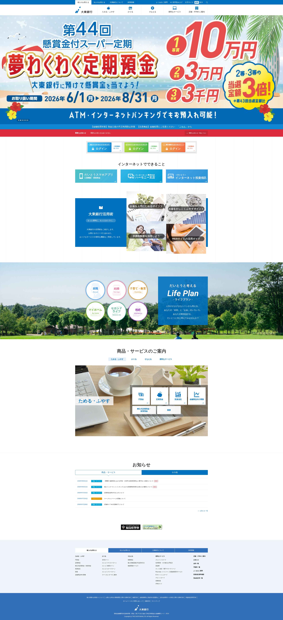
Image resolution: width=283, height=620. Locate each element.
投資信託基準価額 (198, 574)
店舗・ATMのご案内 (197, 12)
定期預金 (77, 563)
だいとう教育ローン (108, 566)
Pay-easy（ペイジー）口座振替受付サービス (169, 572)
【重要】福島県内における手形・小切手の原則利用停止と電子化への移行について (128, 481)
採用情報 (131, 2)
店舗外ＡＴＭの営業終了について (114, 504)
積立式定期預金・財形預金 (144, 410)
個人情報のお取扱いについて (95, 597)
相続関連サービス (133, 566)
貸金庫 (158, 566)
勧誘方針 (135, 597)
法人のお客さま (99, 2)
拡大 (201, 2)
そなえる (152, 12)
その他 (175, 472)
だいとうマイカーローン (109, 563)
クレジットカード (161, 560)
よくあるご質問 (162, 2)
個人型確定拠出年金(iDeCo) (136, 563)
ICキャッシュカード (161, 575)
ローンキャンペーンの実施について (114, 498)
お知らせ (196, 560)
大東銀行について (116, 2)
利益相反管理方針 (191, 597)
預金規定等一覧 (198, 578)
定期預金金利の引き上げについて (114, 492)
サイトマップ (156, 601)
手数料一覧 (196, 567)
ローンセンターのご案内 (109, 575)
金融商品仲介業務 (80, 575)
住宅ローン (105, 560)
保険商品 (130, 560)
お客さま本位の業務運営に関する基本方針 (118, 597)
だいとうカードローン (108, 569)
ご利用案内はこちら (117, 147)
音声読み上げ (177, 2)
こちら (182, 127)
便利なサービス (174, 12)
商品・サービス (108, 472)
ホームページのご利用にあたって (133, 601)
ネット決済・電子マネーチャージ (165, 569)
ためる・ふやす (108, 12)
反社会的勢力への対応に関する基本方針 (172, 597)
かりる (130, 12)
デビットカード (160, 578)
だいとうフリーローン (108, 572)
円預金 (77, 560)
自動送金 (158, 581)
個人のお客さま (83, 2)
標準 (196, 2)
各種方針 (147, 601)
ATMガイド (159, 583)
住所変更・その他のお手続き (164, 563)
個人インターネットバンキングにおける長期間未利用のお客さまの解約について (128, 487)
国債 (169, 410)
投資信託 (77, 569)
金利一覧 (196, 563)
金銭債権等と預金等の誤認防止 (149, 597)
